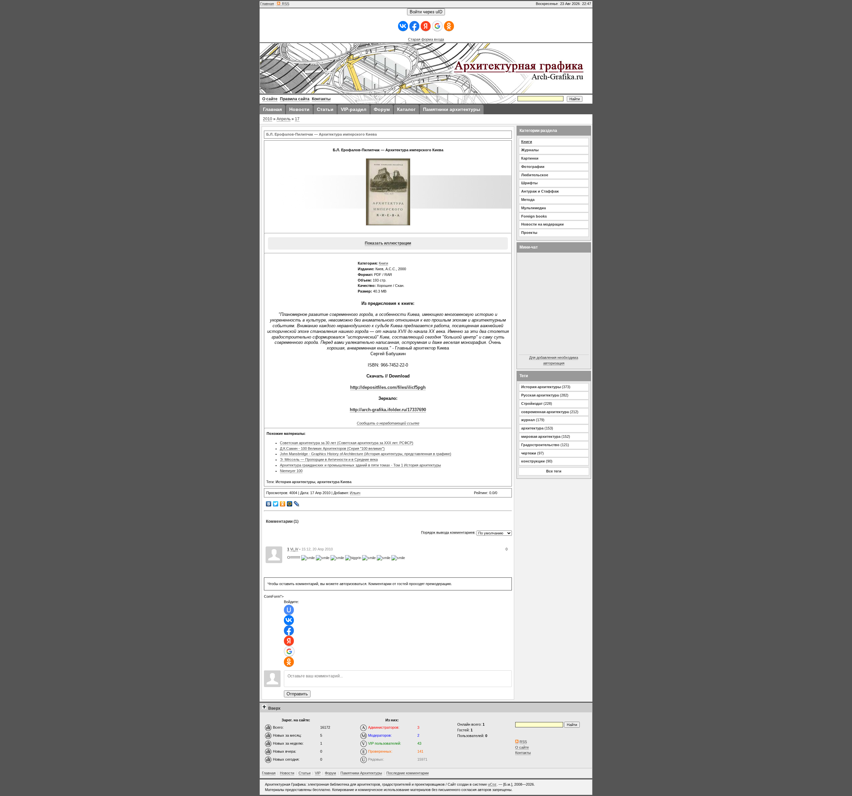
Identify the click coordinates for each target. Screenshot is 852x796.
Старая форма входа (426, 39)
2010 (267, 119)
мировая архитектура (540, 436)
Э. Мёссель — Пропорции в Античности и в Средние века (329, 459)
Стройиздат (531, 403)
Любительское (534, 175)
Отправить (297, 693)
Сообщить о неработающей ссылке (388, 423)
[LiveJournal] (296, 503)
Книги (383, 263)
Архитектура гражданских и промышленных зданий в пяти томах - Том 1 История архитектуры (360, 465)
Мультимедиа (533, 208)
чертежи (528, 453)
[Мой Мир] (289, 503)
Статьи (305, 773)
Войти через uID (426, 11)
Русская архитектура (540, 395)
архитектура (532, 428)
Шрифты (529, 183)
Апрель (284, 119)
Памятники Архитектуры (361, 773)
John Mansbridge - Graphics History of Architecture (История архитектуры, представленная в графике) (365, 454)
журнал (528, 420)
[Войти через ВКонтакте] (403, 26)
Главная (267, 4)
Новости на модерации (542, 224)
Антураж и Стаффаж (540, 191)
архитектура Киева (334, 482)
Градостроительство (540, 445)
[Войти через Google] (437, 26)
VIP (317, 773)
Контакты (523, 753)
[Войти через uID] (289, 610)
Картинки (529, 158)
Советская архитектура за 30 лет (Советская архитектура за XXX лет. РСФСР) (346, 443)
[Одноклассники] (282, 503)
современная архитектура (545, 412)
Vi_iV (294, 549)
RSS (285, 4)
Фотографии (532, 167)
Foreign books (534, 216)
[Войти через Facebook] (414, 26)
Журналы (529, 150)
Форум (330, 773)
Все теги (553, 471)
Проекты (529, 233)
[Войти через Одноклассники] (449, 26)
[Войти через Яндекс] (426, 26)
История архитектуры (295, 482)
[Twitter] (275, 503)
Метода (527, 200)
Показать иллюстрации (388, 243)
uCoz (492, 784)
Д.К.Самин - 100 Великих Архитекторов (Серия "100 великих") (332, 448)
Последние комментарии (407, 773)
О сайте (522, 747)
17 (297, 119)
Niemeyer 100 (291, 471)
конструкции (533, 461)
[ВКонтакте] (268, 503)
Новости (287, 773)
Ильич (355, 493)
